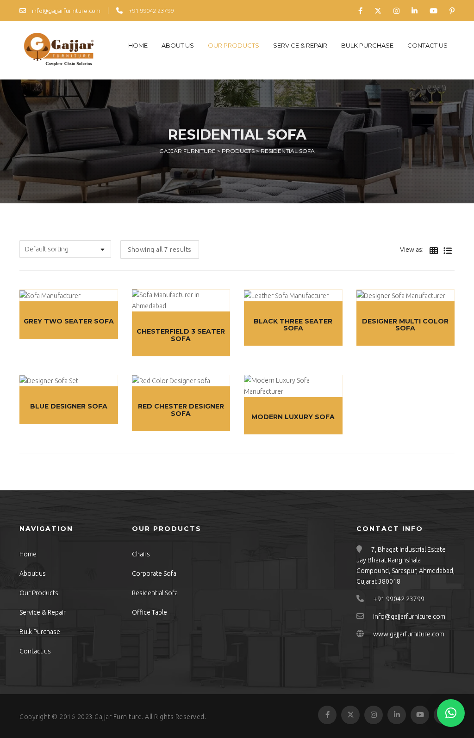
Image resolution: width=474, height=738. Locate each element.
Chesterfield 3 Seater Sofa (181, 334)
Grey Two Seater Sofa (69, 321)
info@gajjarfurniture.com (65, 10)
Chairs (141, 554)
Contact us (427, 45)
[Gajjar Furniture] (58, 50)
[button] (451, 713)
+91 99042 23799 (150, 10)
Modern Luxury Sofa (293, 417)
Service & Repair (300, 45)
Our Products (233, 45)
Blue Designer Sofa (68, 406)
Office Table (149, 612)
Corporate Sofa (154, 573)
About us (178, 45)
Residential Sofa (155, 593)
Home (138, 45)
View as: (412, 249)
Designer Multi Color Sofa (405, 324)
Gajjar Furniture (118, 716)
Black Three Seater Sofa (293, 324)
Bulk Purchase (367, 45)
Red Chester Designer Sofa (181, 409)
